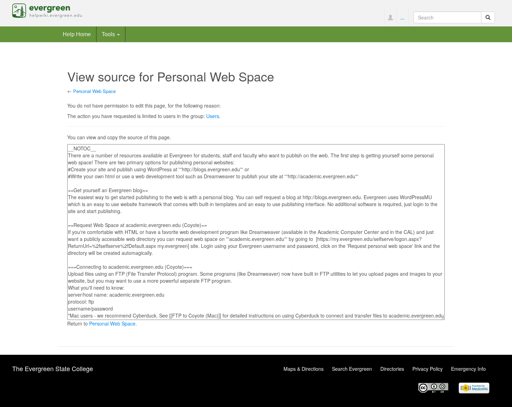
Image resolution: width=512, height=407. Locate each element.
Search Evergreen (352, 368)
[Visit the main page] (47, 9)
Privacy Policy (427, 368)
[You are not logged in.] (390, 17)
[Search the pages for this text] (488, 17)
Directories (392, 368)
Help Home (77, 34)
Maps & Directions (304, 368)
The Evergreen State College (52, 368)
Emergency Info (468, 368)
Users (212, 115)
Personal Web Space (94, 91)
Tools (109, 34)
